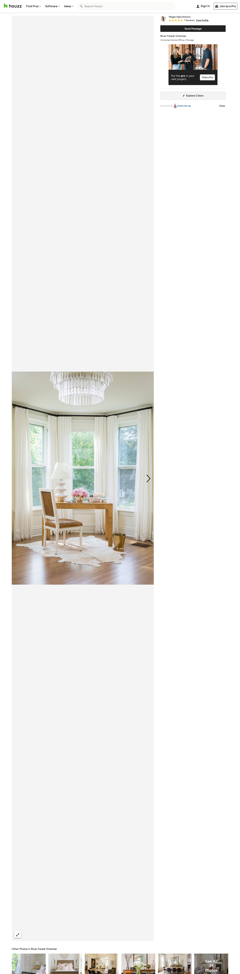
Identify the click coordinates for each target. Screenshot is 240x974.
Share (76, 934)
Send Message (193, 28)
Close (222, 105)
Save (93, 934)
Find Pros (32, 6)
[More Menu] (148, 934)
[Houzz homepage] (13, 5)
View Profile (202, 20)
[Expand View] (17, 934)
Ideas (67, 6)
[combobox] (126, 6)
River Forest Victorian (44, 948)
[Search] (81, 6)
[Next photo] (148, 478)
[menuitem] (33, 6)
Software (51, 6)
